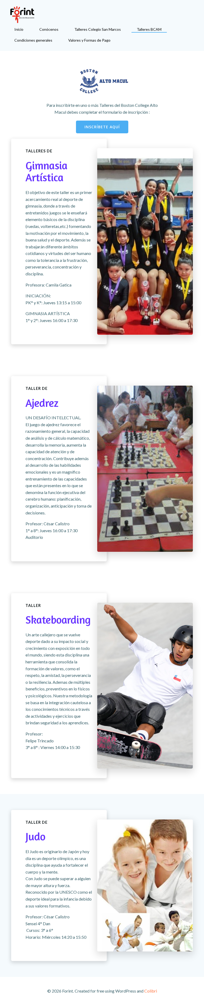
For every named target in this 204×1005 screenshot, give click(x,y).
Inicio (18, 29)
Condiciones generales (33, 40)
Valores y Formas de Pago (89, 40)
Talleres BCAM (149, 29)
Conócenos (48, 29)
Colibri (150, 990)
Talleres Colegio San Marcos (97, 29)
